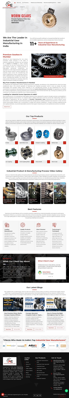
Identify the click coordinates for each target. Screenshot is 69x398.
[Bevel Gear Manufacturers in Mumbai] (10, 133)
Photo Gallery (29, 370)
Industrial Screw (41, 366)
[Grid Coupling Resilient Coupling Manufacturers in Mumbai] (26, 152)
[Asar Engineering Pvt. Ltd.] (8, 4)
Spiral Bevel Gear (24, 142)
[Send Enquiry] (2, 394)
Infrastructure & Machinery (36, 2)
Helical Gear (55, 142)
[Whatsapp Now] (66, 390)
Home (27, 362)
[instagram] (40, 395)
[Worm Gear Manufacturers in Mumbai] (58, 152)
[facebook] (34, 395)
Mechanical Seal (41, 372)
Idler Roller (39, 370)
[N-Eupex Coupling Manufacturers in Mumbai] (42, 133)
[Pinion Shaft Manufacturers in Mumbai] (42, 152)
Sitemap (28, 376)
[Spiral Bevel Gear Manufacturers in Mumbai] (26, 133)
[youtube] (37, 395)
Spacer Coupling (8, 161)
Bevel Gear (6, 142)
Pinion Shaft (39, 161)
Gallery (16, 6)
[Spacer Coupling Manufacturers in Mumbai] (10, 152)
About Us (19, 2)
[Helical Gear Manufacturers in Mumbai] (58, 133)
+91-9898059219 (57, 389)
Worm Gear (54, 161)
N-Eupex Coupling (40, 142)
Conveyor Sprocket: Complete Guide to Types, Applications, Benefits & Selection (34, 314)
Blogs (27, 372)
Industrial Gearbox (41, 378)
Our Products (25, 2)
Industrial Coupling (41, 368)
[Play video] (9, 193)
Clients (59, 2)
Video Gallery (29, 368)
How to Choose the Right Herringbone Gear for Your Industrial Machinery (55, 314)
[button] (49, 276)
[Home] (15, 2)
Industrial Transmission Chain (42, 375)
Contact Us (22, 6)
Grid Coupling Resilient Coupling (25, 161)
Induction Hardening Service (50, 2)
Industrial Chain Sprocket (43, 364)
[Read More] (16, 142)
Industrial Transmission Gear (42, 361)
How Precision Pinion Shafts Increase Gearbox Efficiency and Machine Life (13, 314)
